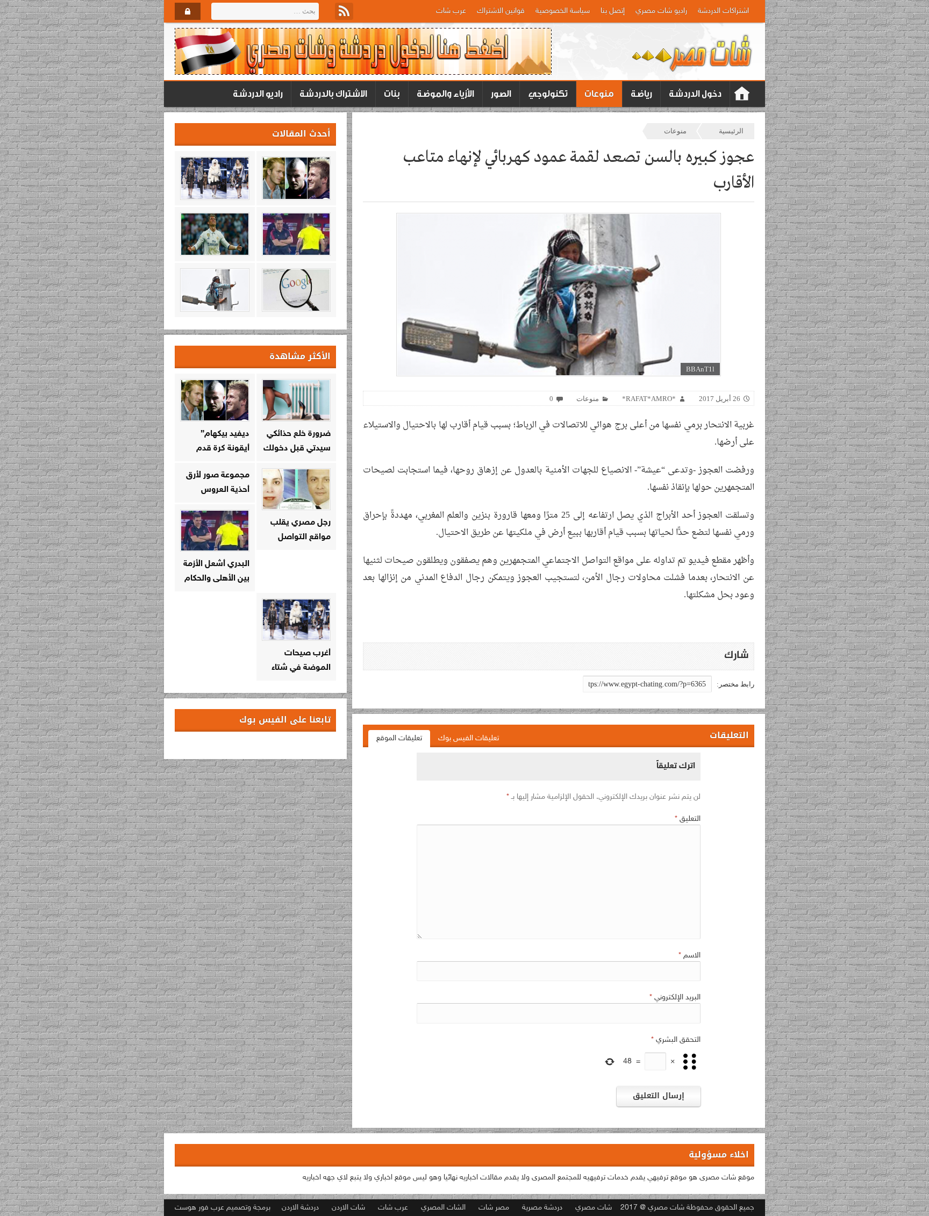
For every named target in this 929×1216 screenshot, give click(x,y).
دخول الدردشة (695, 94)
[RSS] (344, 11)
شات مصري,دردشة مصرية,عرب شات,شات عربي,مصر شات (742, 94)
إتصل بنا (613, 11)
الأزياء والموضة (445, 94)
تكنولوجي (548, 94)
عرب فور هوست (199, 1207)
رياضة (641, 94)
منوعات (599, 94)
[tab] (468, 738)
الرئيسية (731, 131)
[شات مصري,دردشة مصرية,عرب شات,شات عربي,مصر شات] (692, 51)
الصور (501, 94)
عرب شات (451, 11)
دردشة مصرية (542, 1207)
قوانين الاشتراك (501, 11)
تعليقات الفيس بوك (468, 738)
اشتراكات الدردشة (723, 11)
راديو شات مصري (661, 11)
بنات (392, 94)
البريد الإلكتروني (675, 997)
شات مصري (593, 1207)
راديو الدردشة (258, 94)
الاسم (689, 955)
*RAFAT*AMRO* (649, 399)
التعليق (688, 819)
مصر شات (493, 1207)
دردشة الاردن (300, 1207)
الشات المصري (443, 1207)
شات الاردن (348, 1207)
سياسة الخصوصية (562, 11)
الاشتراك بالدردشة (333, 94)
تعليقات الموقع (399, 738)
